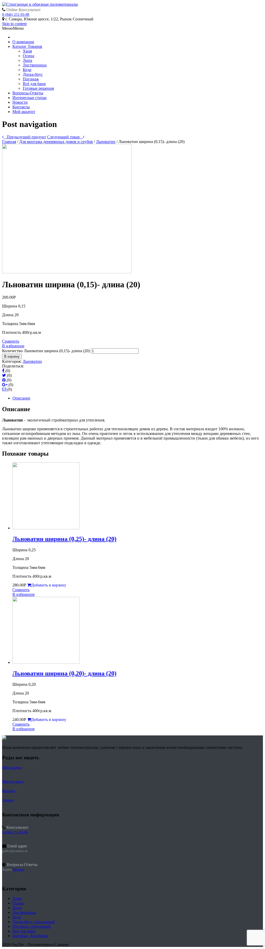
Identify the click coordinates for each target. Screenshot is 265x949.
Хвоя (27, 51)
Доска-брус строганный (33, 922)
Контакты (21, 107)
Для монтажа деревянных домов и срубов (56, 141)
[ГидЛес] (40, 4)
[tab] (137, 398)
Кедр (27, 69)
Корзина (8, 791)
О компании (23, 42)
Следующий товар (65, 137)
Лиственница (35, 65)
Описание (21, 398)
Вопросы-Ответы (27, 93)
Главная (9, 141)
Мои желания (12, 782)
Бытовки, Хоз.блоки (30, 935)
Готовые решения (38, 88)
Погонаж (31, 79)
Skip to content (14, 23)
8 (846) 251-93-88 (15, 15)
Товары (7, 800)
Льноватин (105, 141)
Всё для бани (34, 83)
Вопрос (18, 869)
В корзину (12, 356)
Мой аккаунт (23, 111)
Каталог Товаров (27, 46)
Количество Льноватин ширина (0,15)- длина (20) (46, 351)
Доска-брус (33, 74)
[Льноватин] (66, 272)
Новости (20, 102)
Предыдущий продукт (25, 137)
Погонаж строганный (31, 926)
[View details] (45, 528)
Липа (27, 60)
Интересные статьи (29, 97)
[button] (13, 28)
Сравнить (10, 341)
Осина (28, 56)
